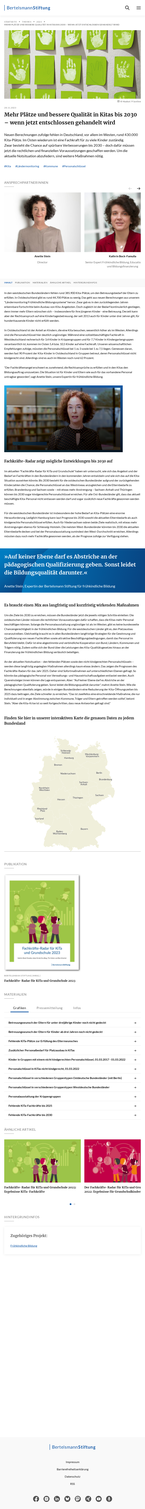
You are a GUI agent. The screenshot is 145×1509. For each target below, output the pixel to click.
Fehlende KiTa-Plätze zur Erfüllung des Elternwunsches (43, 1041)
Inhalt (8, 283)
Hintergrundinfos (85, 283)
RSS (72, 1483)
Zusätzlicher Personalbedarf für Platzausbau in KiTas (41, 1050)
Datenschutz (72, 1476)
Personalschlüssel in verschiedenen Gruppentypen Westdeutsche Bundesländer (59, 1087)
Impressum (72, 1462)
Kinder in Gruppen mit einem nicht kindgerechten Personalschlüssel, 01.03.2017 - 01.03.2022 (66, 1059)
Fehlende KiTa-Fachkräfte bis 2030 (30, 1114)
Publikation (22, 283)
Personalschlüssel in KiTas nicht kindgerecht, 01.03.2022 (43, 1068)
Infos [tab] (77, 1008)
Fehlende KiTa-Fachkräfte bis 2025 (30, 1105)
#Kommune (51, 166)
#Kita (7, 166)
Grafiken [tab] (19, 1008)
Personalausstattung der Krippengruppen (34, 1096)
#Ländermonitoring (27, 166)
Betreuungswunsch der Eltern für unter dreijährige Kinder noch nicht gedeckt (57, 1022)
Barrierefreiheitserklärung (72, 1469)
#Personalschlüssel (74, 166)
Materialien (40, 283)
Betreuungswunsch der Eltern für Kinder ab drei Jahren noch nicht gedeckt (55, 1031)
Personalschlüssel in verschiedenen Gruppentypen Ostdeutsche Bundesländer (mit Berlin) (65, 1078)
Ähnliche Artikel (60, 283)
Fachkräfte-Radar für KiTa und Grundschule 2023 (39, 980)
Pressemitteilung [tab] (50, 1008)
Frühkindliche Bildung (23, 1245)
